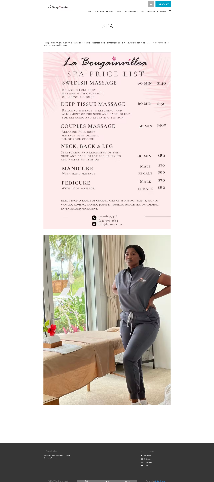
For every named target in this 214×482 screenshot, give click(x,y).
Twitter (146, 466)
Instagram (147, 459)
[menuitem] (91, 11)
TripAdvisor (148, 462)
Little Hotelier (160, 481)
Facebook (147, 456)
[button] (170, 11)
